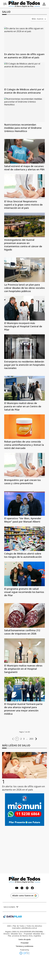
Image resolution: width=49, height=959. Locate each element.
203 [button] (31, 738)
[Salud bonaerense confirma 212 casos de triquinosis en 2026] (24, 615)
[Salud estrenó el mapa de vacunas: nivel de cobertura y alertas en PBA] (24, 151)
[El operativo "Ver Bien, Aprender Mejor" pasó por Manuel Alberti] (24, 503)
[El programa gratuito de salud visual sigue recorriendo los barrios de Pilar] (24, 574)
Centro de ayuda (24, 939)
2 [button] (21, 738)
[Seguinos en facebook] (32, 888)
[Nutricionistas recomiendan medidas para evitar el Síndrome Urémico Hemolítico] (24, 109)
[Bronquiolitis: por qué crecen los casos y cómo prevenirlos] (24, 465)
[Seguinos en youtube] (16, 888)
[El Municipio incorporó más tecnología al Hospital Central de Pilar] (24, 308)
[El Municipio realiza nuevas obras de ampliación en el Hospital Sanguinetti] (24, 650)
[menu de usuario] (44, 4)
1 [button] (17, 738)
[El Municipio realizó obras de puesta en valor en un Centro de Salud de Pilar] (24, 388)
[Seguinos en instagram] (27, 888)
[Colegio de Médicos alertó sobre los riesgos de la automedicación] (24, 538)
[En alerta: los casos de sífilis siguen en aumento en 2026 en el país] (24, 39)
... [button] (27, 738)
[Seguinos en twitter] (22, 888)
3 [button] (24, 738)
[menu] (5, 4)
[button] (13, 739)
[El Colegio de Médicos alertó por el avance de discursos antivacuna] (24, 74)
